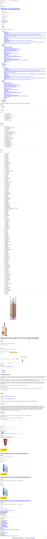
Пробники (29, 43)
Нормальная (8, 113)
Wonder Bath (7, 290)
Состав (3, 371)
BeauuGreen (7, 163)
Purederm (9, 58)
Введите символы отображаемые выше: (11, 433)
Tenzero (7, 276)
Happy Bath (7, 203)
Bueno (11, 47)
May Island (7, 56)
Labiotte (6, 222)
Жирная (7, 116)
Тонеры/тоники (11, 34)
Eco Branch (7, 188)
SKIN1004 (7, 270)
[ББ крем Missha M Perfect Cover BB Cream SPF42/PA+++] (5, 448)
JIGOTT (7, 214)
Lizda (5, 403)
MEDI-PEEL (7, 239)
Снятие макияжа (6, 32)
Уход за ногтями (26, 40)
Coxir (17, 48)
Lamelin (6, 224)
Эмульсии (22, 34)
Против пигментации (9, 138)
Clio (6, 176)
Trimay (6, 284)
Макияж (6, 103)
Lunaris (16, 55)
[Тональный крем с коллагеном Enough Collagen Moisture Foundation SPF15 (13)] (5, 496)
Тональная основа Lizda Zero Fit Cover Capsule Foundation (21, 103)
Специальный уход (30, 35)
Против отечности (9, 137)
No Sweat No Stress (8, 249)
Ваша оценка (2, 419)
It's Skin (6, 212)
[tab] (24, 370)
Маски (20, 41)
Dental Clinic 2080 (8, 181)
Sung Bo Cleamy (8, 274)
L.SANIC (5, 55)
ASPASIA (7, 158)
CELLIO (7, 172)
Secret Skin (7, 264)
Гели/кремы (12, 40)
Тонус (6, 130)
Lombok (6, 232)
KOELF (6, 220)
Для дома (25, 43)
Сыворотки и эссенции (17, 34)
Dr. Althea (8, 49)
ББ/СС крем (10, 103)
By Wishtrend (7, 168)
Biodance (7, 166)
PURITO (7, 257)
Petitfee (5, 58)
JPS (6, 216)
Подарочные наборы (7, 43)
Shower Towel (7, 267)
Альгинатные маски (9, 35)
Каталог (4, 103)
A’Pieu (5, 46)
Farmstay (7, 197)
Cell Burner (5, 48)
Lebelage (13, 55)
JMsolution (7, 54)
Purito (7, 58)
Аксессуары (44, 32)
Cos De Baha (12, 48)
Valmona (5, 60)
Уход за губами (43, 35)
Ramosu (6, 258)
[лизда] (4, 335)
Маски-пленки (20, 35)
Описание (3, 370)
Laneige (10, 55)
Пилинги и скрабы (37, 32)
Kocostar (7, 218)
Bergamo (5, 47)
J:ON (6, 213)
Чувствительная (34, 401)
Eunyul (6, 194)
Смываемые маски (15, 35)
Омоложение (8, 141)
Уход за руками (16, 40)
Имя (1, 427)
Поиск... (1, 3)
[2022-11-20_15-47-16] (12, 320)
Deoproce (5, 49)
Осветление (7, 129)
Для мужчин (19, 43)
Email (1, 429)
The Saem (7, 278)
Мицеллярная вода (12, 32)
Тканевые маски (33, 34)
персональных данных (31, 537)
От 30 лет (13, 398)
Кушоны (9, 37)
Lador (6, 223)
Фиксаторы (19, 37)
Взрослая (7, 114)
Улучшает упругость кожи (10, 131)
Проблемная (8, 118)
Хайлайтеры (41, 37)
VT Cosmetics (8, 287)
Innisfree (5, 53)
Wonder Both (7, 291)
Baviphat (7, 160)
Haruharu (7, 204)
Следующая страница (3, 510)
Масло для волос (24, 41)
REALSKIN (7, 259)
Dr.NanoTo (7, 187)
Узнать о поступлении (3, 508)
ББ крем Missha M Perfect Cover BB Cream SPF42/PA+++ (14, 453)
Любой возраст (9, 398)
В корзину (2, 485)
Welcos (6, 288)
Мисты (29, 34)
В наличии (3, 106)
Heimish (5, 52)
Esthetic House (8, 192)
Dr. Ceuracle (12, 49)
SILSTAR (7, 268)
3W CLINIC (7, 153)
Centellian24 (7, 173)
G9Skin (5, 51)
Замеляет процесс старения (10, 127)
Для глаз (26, 37)
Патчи (34, 35)
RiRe (6, 260)
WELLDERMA (8, 289)
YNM (5, 62)
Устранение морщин (9, 132)
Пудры (16, 37)
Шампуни (5, 41)
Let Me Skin (7, 228)
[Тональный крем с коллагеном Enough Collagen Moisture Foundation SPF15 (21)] (5, 472)
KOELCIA (7, 219)
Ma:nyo (6, 234)
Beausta (6, 161)
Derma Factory (7, 183)
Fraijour (15, 50)
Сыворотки (17, 41)
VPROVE (7, 286)
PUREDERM (7, 256)
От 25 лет (5, 398)
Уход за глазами (38, 35)
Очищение (5, 40)
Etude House (7, 193)
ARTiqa (25, 538)
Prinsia (6, 254)
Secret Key (7, 263)
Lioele (6, 229)
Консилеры (13, 37)
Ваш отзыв (2, 426)
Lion (6, 230)
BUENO (7, 167)
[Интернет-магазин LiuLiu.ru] (10, 9)
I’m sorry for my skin (15, 53)
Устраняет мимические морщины (10, 133)
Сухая (7, 119)
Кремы (25, 34)
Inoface (8, 53)
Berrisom (8, 47)
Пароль (3, 14)
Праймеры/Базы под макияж (34, 37)
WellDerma (5, 61)
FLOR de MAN (9, 50)
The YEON (7, 280)
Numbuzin (7, 250)
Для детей (22, 43)
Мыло (41, 32)
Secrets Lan (7, 265)
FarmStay (5, 50)
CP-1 (19, 48)
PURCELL (7, 255)
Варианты (2, 461)
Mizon (17, 56)
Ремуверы (23, 32)
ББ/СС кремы (6, 37)
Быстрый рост (7, 126)
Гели (27, 34)
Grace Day (7, 202)
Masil (5, 56)
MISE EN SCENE (8, 244)
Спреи (28, 41)
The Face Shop (7, 277)
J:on (4, 54)
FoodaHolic (7, 199)
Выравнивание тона (11, 396)
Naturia (5, 57)
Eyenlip (6, 196)
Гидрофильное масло (18, 32)
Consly (15, 48)
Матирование (8, 136)
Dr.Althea (7, 185)
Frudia (13, 50)
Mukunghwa (19, 56)
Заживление (8, 146)
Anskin (7, 46)
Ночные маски (25, 35)
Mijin (12, 56)
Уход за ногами (21, 40)
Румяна (44, 37)
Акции (3, 107)
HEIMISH (7, 205)
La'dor (8, 55)
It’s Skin (10, 53)
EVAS (6, 195)
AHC (12, 46)
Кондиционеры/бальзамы (11, 41)
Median (10, 56)
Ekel (6, 189)
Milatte (6, 243)
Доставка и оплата (4, 2)
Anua (6, 157)
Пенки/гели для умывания (30, 32)
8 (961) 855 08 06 (7, 0)
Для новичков (6, 34)
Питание (7, 140)
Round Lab (7, 261)
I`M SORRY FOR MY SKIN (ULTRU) (11, 208)
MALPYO (7, 235)
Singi (6, 269)
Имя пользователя (5, 12)
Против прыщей (8, 142)
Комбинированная (9, 117)
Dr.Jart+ (15, 49)
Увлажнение (8, 143)
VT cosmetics (9, 60)
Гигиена (9, 40)
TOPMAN (33, 538)
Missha (14, 56)
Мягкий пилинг (8, 128)
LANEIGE (7, 225)
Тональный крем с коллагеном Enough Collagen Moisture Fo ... (15, 477)
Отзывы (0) (4, 372)
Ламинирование (31, 41)
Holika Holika (9, 52)
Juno (6, 217)
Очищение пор (8, 139)
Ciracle (9, 48)
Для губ (29, 37)
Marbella (7, 236)
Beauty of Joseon (8, 162)
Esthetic (6, 191)
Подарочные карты (14, 43)
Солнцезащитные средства (8, 36)
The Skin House (8, 279)
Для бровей (23, 37)
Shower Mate (7, 266)
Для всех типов (8, 115)
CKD (6, 175)
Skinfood (7, 271)
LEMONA (7, 227)
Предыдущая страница (10, 510)
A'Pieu (6, 154)
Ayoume (9, 46)
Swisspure (7, 275)
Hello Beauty (7, 206)
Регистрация (4, 19)
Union (6, 285)
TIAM (6, 281)
